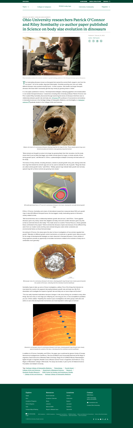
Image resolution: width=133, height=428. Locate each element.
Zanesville (69, 409)
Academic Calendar (51, 398)
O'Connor (56, 98)
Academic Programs (31, 401)
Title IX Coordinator (82, 415)
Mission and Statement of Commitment (86, 414)
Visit (27, 407)
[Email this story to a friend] (97, 41)
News (47, 401)
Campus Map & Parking (32, 409)
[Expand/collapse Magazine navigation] (109, 7)
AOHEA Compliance (51, 414)
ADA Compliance (41, 414)
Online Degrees (30, 404)
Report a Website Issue (52, 409)
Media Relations (95, 1)
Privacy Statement (64, 415)
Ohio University (32, 419)
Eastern (68, 401)
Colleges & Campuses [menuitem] (44, 7)
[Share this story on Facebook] (89, 41)
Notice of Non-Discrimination (101, 414)
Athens (68, 395)
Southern (68, 407)
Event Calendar (50, 395)
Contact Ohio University (93, 405)
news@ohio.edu (93, 402)
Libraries (48, 404)
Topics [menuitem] (25, 7)
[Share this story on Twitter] (93, 41)
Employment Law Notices (61, 414)
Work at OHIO (49, 407)
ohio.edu (26, 1)
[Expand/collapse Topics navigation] (28, 7)
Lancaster (69, 404)
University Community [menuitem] (86, 7)
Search (105, 1)
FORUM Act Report (72, 414)
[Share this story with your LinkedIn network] (101, 41)
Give (27, 398)
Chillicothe (69, 398)
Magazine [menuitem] (105, 7)
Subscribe (83, 1)
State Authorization (73, 415)
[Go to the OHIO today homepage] (65, 6)
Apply (27, 395)
